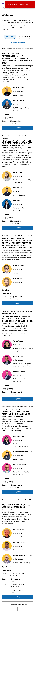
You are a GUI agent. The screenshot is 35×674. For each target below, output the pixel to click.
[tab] (10, 37)
